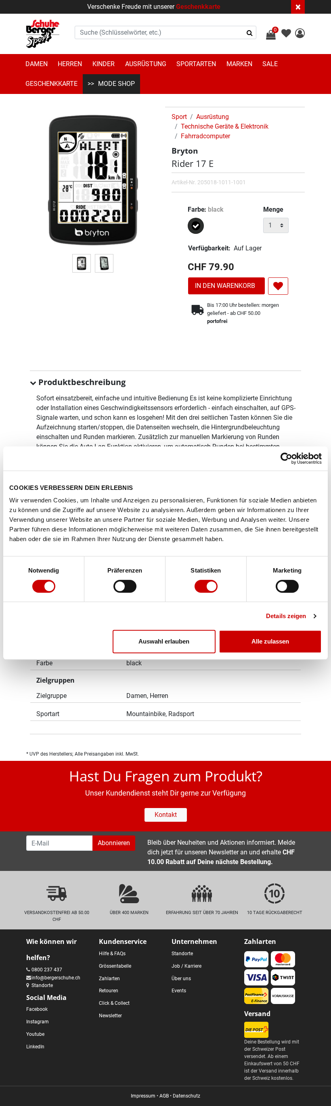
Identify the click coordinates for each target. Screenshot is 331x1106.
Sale (270, 64)
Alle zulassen (270, 641)
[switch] (124, 586)
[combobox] (165, 32)
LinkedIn (35, 1047)
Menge (273, 209)
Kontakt (166, 815)
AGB (164, 1096)
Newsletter (110, 1016)
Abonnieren (114, 843)
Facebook (37, 1009)
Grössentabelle (115, 966)
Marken (239, 64)
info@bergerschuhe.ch (55, 978)
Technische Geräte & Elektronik (224, 126)
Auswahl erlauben (163, 641)
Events (179, 991)
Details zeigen (286, 615)
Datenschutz (186, 1096)
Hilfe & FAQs (112, 953)
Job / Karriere (186, 966)
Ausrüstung (145, 64)
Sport (179, 117)
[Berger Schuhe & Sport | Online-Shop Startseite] (42, 34)
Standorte (42, 985)
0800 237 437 (46, 970)
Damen (36, 64)
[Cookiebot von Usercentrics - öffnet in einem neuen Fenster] (286, 458)
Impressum (143, 1096)
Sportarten (196, 64)
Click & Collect (114, 1003)
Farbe (206, 209)
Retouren (108, 991)
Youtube (35, 1034)
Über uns (181, 978)
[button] (300, 34)
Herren (70, 64)
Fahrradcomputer (205, 136)
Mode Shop (116, 83)
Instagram (37, 1022)
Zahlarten (109, 978)
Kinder (103, 64)
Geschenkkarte (198, 6)
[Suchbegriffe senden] (250, 32)
